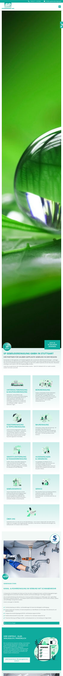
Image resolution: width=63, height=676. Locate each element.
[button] (60, 6)
